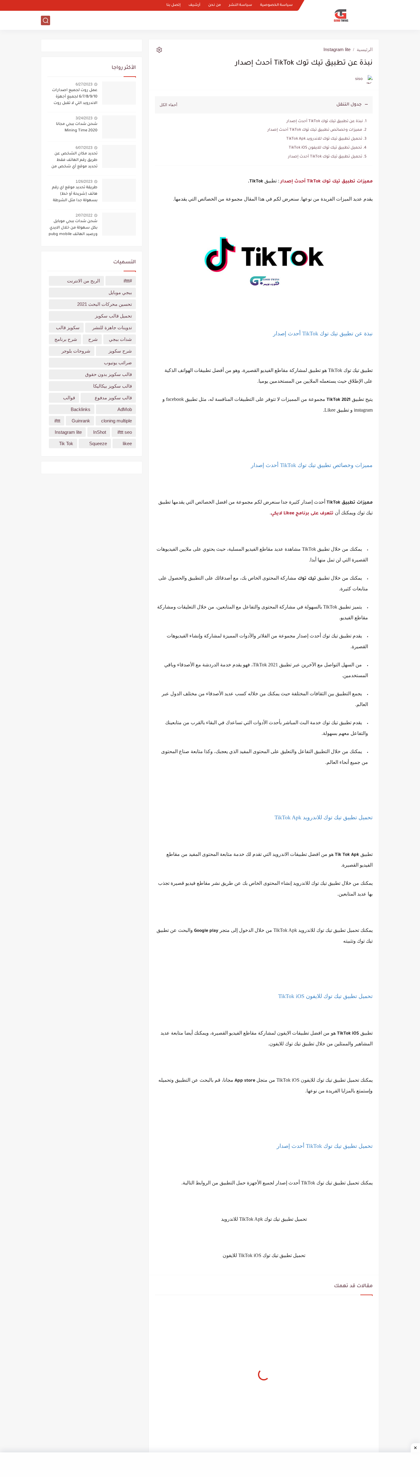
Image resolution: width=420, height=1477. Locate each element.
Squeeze (98, 443)
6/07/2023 (84, 148)
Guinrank (81, 420)
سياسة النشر (240, 5)
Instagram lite (337, 49)
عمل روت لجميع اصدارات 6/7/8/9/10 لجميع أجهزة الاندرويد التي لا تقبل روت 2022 (74, 97)
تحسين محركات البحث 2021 (104, 304)
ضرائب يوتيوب (118, 362)
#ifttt (128, 280)
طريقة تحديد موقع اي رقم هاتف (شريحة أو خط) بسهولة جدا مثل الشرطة (74, 194)
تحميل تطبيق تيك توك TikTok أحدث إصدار (325, 157)
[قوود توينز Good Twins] (340, 15)
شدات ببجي (120, 339)
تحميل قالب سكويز (113, 315)
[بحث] (45, 20)
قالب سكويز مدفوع (113, 397)
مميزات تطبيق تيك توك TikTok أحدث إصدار (326, 181)
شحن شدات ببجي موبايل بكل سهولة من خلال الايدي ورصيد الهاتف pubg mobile (73, 228)
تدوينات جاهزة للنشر (112, 327)
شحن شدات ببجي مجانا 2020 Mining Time (76, 127)
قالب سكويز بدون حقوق (108, 374)
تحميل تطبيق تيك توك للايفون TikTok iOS (325, 148)
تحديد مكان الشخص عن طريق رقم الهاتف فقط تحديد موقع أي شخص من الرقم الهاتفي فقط (74, 161)
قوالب (257, 20)
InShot (99, 432)
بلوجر (242, 20)
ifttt (57, 420)
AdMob (124, 409)
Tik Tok (66, 443)
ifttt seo (124, 432)
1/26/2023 (84, 181)
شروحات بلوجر (282, 20)
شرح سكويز (120, 350)
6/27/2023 (84, 84)
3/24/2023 (84, 118)
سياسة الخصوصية (276, 5)
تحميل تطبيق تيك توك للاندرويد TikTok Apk (324, 139)
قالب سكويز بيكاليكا (112, 386)
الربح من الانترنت (215, 20)
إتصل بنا (173, 5)
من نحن (214, 5)
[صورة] (119, 93)
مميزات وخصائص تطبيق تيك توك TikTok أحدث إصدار (314, 130)
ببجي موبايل (120, 292)
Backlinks (80, 409)
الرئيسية (365, 49)
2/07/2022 (84, 215)
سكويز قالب (68, 327)
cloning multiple (116, 420)
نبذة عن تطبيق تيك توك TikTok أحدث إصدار (325, 121)
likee (127, 443)
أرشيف (194, 5)
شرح (93, 339)
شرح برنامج (65, 339)
